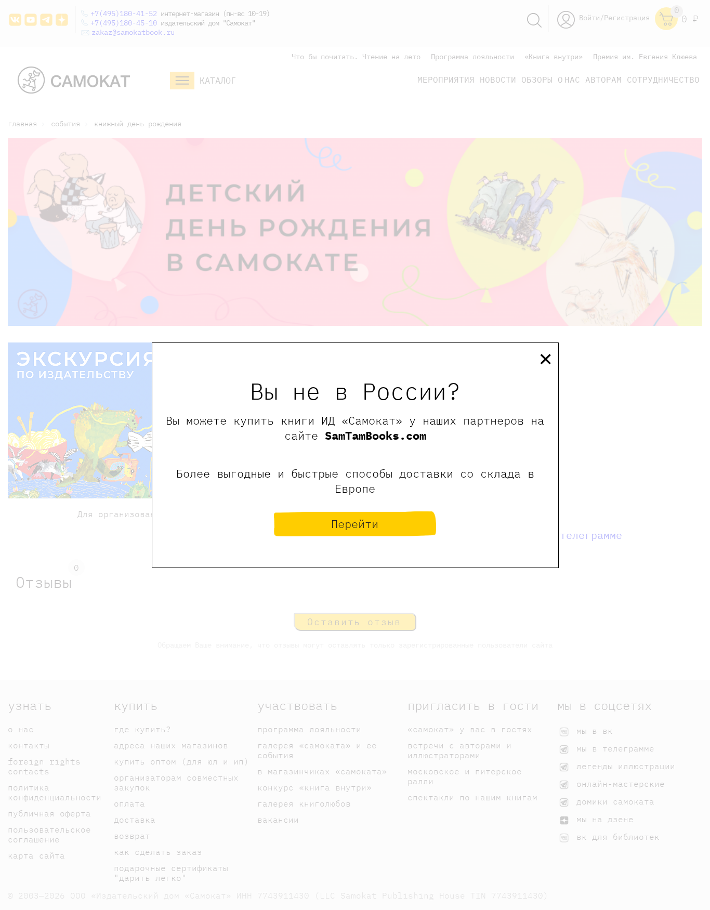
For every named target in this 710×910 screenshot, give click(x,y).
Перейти (354, 523)
